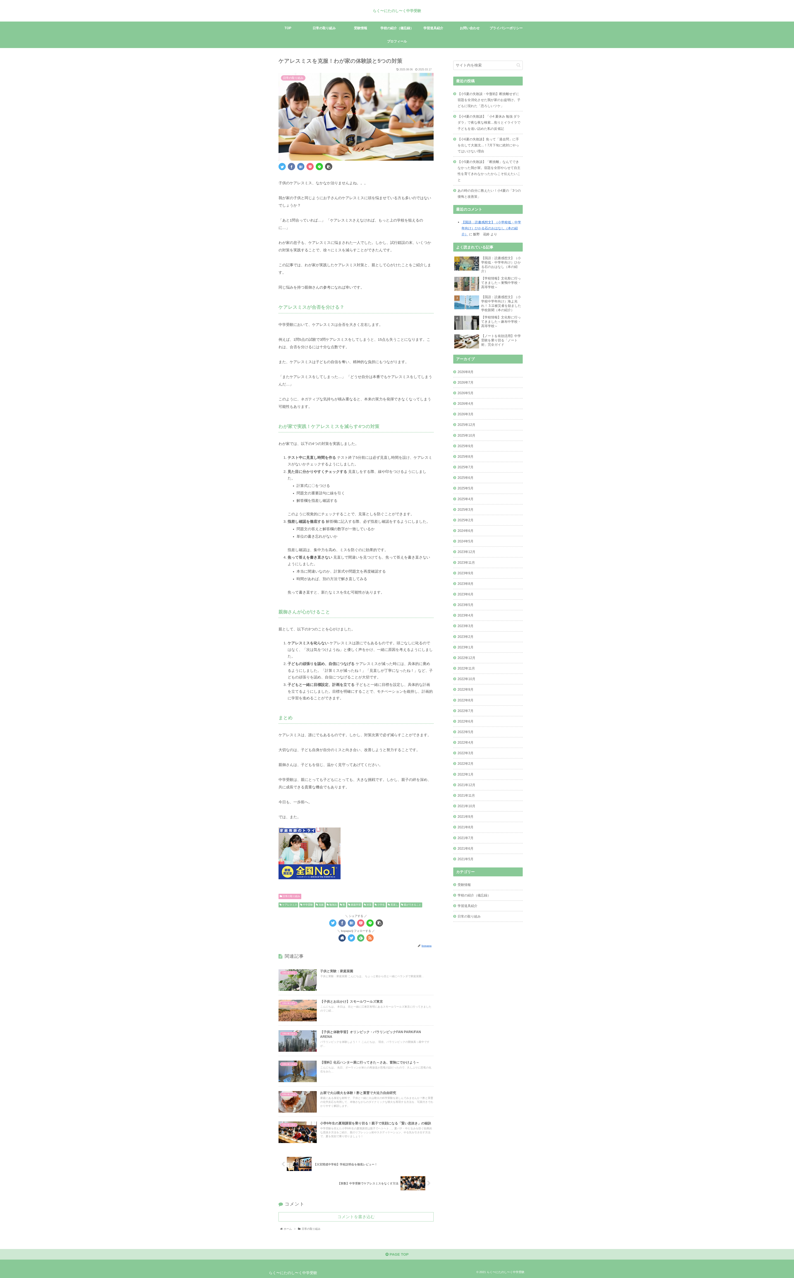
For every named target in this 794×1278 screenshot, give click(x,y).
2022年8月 (466, 700)
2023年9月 (466, 573)
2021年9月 (466, 816)
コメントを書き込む (356, 1216)
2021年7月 (466, 838)
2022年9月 (466, 689)
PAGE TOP (399, 1254)
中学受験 (307, 904)
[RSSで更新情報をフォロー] (370, 938)
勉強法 (333, 904)
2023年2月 (466, 636)
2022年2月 (466, 763)
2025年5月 (466, 488)
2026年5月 (466, 393)
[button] (518, 65)
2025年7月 (466, 467)
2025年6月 (466, 477)
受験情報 (464, 885)
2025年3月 (466, 509)
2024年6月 (466, 530)
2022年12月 (466, 658)
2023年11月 (466, 562)
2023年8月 (466, 583)
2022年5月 (466, 732)
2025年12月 (466, 424)
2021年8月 (466, 827)
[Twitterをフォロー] (351, 938)
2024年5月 (466, 541)
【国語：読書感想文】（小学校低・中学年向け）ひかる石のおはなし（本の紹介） (491, 228)
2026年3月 (466, 414)
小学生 (381, 904)
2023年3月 (466, 626)
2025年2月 (466, 520)
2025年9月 (466, 446)
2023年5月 (466, 605)
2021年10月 (466, 806)
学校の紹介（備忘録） (474, 895)
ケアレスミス (289, 904)
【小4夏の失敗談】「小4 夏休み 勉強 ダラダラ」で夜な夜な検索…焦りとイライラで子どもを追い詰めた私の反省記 (489, 122)
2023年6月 (466, 594)
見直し (394, 904)
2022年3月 (466, 753)
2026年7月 (466, 382)
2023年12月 (466, 552)
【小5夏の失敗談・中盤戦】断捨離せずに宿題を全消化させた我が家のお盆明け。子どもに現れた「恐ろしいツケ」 (489, 100)
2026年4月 (466, 403)
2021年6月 (466, 848)
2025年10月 (466, 435)
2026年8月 (466, 371)
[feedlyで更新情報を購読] (360, 938)
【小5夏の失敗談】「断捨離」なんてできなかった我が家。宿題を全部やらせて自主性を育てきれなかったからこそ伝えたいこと (489, 171)
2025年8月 (466, 456)
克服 (321, 904)
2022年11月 (466, 668)
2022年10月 (466, 679)
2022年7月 (466, 710)
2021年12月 (466, 785)
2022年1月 (466, 774)
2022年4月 (466, 742)
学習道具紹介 (467, 906)
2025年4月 (466, 499)
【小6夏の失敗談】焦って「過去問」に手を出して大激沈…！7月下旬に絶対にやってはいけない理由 (488, 145)
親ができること (412, 904)
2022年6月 (466, 721)
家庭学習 (355, 904)
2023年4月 (466, 615)
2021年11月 (466, 795)
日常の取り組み (291, 896)
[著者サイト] (342, 938)
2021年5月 (466, 859)
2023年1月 (466, 647)
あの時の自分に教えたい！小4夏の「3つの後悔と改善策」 (489, 193)
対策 (369, 904)
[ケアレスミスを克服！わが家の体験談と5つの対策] (300, 166)
